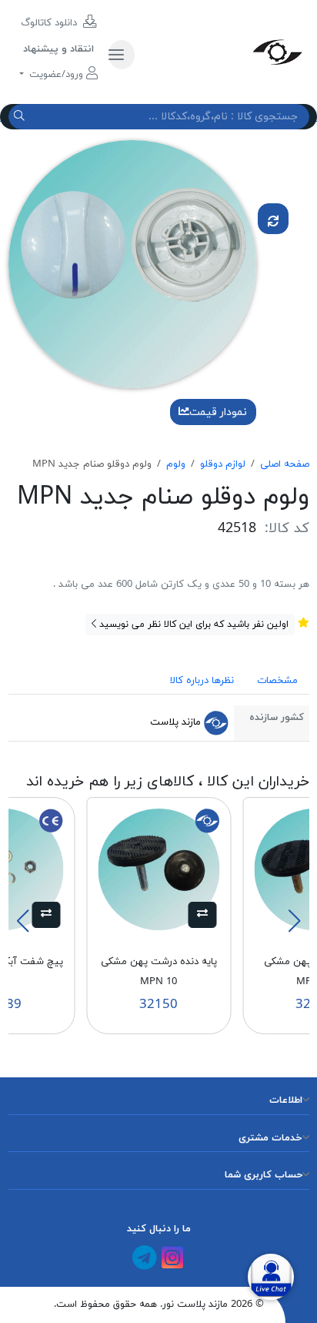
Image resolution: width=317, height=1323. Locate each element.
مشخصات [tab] (277, 681)
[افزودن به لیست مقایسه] (273, 218)
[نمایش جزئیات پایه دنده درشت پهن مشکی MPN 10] (158, 869)
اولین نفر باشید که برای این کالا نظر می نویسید (192, 624)
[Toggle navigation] (121, 54)
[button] (203, 915)
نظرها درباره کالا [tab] (202, 681)
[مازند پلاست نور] (227, 52)
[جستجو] (21, 116)
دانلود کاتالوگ (50, 23)
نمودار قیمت (218, 412)
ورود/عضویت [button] (56, 75)
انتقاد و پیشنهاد (58, 49)
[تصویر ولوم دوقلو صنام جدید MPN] (132, 263)
